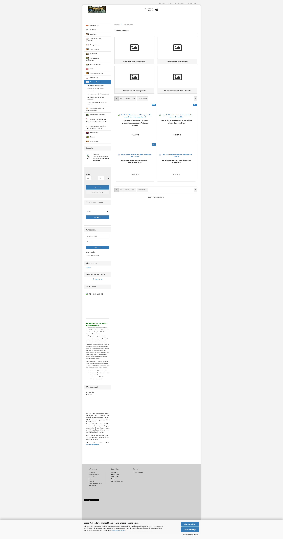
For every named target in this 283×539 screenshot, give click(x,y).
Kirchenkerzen (94, 141)
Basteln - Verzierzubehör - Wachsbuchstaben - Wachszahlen (96, 121)
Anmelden (98, 217)
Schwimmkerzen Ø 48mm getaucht (95, 98)
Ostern (92, 137)
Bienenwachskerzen (96, 73)
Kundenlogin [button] (180, 3)
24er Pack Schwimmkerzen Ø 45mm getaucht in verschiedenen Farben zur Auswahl (135, 123)
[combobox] (129, 98)
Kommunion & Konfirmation (92, 59)
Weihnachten (94, 132)
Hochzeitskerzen (95, 64)
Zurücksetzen (97, 192)
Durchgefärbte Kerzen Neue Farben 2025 (95, 109)
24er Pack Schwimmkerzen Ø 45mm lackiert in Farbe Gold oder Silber (176, 122)
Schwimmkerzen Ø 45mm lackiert (98, 94)
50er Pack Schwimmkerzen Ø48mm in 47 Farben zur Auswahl (135, 162)
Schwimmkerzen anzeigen (95, 85)
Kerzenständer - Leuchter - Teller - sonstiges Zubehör (96, 127)
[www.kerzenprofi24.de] (97, 9)
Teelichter (93, 30)
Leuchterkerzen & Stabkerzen (93, 39)
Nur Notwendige (190, 529)
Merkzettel (192, 3)
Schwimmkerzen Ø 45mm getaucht (95, 90)
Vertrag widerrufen (91, 500)
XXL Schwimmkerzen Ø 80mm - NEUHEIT (97, 103)
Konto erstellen (90, 252)
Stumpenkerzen (95, 45)
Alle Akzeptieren (190, 524)
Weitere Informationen (190, 534)
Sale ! (91, 69)
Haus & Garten (94, 49)
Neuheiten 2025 (95, 25)
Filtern (98, 187)
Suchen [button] (162, 3)
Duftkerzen (93, 34)
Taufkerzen (93, 53)
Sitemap (88, 267)
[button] (169, 3)
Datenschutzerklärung (118, 530)
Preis (88, 174)
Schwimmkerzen (95, 82)
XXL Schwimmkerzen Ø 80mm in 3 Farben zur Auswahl (176, 162)
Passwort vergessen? (92, 255)
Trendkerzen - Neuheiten (97, 114)
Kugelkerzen (94, 77)
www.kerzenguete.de (92, 444)
